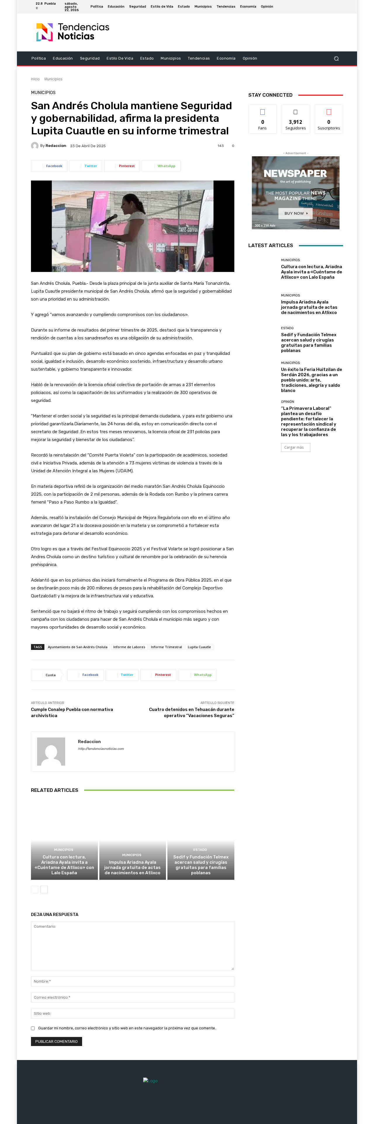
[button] (336, 58)
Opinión (287, 401)
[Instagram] (318, 6)
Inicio (35, 79)
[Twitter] (325, 6)
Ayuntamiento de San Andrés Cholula (78, 647)
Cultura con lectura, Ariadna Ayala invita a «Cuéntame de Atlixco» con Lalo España (64, 864)
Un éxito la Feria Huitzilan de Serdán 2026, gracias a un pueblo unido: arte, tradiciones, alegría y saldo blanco (311, 380)
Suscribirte (329, 109)
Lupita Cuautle (199, 647)
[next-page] (44, 889)
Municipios (53, 79)
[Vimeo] (332, 6)
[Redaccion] (35, 146)
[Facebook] (311, 6)
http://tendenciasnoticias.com (101, 748)
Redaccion (56, 146)
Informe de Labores (129, 647)
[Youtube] (339, 6)
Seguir (296, 109)
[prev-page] (34, 889)
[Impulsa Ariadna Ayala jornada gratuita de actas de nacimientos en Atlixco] (132, 840)
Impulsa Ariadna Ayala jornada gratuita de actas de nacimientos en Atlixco (132, 867)
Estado (200, 849)
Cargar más (294, 447)
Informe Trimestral (166, 647)
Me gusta (263, 109)
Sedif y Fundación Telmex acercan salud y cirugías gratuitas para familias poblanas (200, 864)
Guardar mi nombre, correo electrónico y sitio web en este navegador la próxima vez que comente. (127, 1028)
